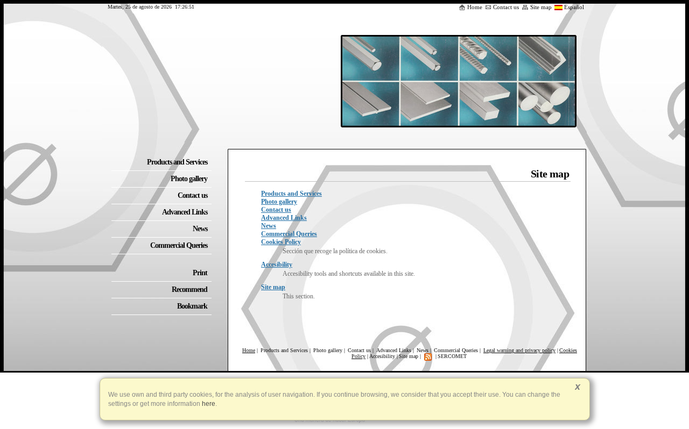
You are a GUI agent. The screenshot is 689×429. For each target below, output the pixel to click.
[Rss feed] (428, 356)
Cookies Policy (281, 242)
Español (574, 7)
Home (474, 7)
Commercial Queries (289, 234)
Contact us (506, 7)
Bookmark (192, 306)
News (268, 226)
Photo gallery (279, 201)
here (207, 403)
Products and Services (291, 193)
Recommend (189, 289)
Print (200, 273)
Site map (541, 7)
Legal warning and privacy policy (519, 350)
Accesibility (276, 264)
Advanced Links (284, 217)
